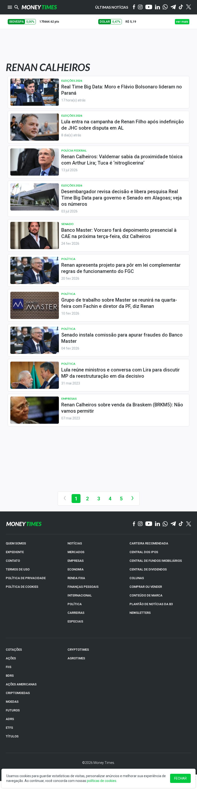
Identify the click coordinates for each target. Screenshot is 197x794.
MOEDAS (12, 701)
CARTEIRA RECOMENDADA (148, 543)
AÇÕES (11, 658)
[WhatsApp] (165, 7)
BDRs (10, 675)
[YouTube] (148, 7)
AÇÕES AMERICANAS (21, 684)
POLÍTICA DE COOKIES (22, 587)
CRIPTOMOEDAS (18, 693)
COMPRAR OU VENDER (145, 587)
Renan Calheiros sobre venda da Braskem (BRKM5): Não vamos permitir (122, 408)
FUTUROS (13, 710)
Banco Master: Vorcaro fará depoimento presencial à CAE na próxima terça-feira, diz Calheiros (119, 233)
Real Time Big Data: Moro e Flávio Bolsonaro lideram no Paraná (121, 90)
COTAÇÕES (14, 649)
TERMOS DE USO (18, 569)
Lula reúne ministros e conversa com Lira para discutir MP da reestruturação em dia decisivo (120, 373)
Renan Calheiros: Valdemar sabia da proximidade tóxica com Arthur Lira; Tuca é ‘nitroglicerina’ (122, 160)
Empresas (69, 398)
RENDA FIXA (76, 578)
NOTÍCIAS (75, 543)
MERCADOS (76, 552)
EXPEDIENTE (15, 552)
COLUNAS (136, 578)
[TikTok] (181, 524)
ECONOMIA (76, 569)
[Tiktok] (181, 7)
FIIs (8, 667)
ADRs (10, 719)
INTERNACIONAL (80, 595)
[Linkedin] (157, 7)
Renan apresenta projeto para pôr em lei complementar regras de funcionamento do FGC (121, 268)
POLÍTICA (75, 604)
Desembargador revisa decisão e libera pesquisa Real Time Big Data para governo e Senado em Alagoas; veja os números (121, 198)
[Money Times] (39, 7)
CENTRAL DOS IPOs (143, 552)
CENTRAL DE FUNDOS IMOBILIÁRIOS (155, 560)
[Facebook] (134, 7)
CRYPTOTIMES (78, 649)
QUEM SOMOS (16, 543)
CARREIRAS (76, 613)
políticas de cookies (101, 781)
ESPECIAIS (75, 621)
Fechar (180, 778)
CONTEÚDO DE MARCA (145, 595)
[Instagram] (140, 7)
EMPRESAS (76, 560)
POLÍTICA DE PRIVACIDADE (26, 578)
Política (68, 259)
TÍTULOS (12, 736)
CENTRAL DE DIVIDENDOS (148, 569)
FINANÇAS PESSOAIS (83, 587)
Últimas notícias (111, 7)
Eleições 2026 (71, 80)
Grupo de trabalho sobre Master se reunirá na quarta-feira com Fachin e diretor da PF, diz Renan (119, 303)
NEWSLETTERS (140, 613)
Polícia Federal (73, 150)
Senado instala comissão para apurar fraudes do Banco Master (122, 338)
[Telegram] (173, 7)
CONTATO (13, 560)
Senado (67, 224)
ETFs (9, 727)
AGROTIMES (76, 658)
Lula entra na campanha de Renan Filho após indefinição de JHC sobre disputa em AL (122, 125)
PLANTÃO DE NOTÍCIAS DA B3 (151, 604)
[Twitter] (188, 7)
